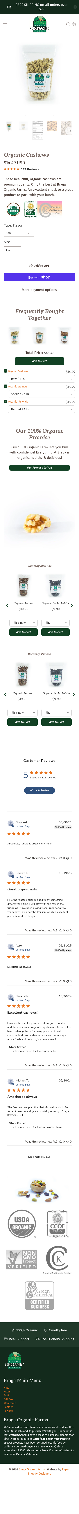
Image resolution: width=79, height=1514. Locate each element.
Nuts (6, 1387)
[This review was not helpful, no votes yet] (67, 858)
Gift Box (8, 1399)
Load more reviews (39, 1157)
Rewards (9, 1410)
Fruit (6, 1395)
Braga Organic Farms (32, 1469)
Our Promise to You (39, 467)
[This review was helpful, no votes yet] (61, 858)
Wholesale (10, 1403)
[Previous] (28, 115)
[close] (75, 7)
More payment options (39, 290)
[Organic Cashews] (39, 74)
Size (7, 242)
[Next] (51, 115)
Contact (8, 1407)
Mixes (7, 1391)
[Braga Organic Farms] (39, 24)
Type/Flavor (13, 225)
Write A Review (39, 790)
